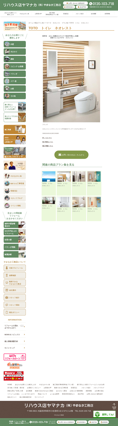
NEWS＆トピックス (12, 334)
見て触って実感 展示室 (15, 387)
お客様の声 (38, 14)
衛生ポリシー (12, 397)
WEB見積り (70, 7)
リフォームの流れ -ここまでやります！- (14, 326)
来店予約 (83, 7)
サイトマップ (10, 348)
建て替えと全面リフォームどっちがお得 (90, 384)
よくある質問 (54, 394)
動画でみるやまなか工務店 (44, 391)
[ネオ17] (71, 121)
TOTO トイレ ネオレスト (48, 184)
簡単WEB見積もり (68, 394)
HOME (9, 384)
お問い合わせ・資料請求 (76, 3)
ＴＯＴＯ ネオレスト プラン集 (56, 23)
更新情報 (89, 391)
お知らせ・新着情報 (76, 391)
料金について (42, 394)
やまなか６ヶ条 (24, 14)
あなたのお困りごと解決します (11, 13)
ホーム (31, 23)
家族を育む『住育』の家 (15, 391)
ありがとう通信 (61, 391)
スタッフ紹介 (80, 14)
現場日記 (66, 14)
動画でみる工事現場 (61, 387)
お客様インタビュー (34, 387)
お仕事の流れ (99, 391)
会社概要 (93, 14)
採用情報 (107, 14)
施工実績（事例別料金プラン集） (52, 13)
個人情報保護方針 (11, 341)
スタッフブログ (99, 387)
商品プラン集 (39, 23)
